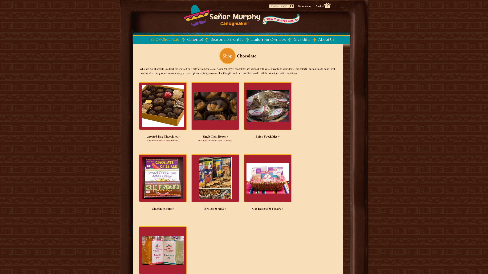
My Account (304, 6)
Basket (322, 6)
